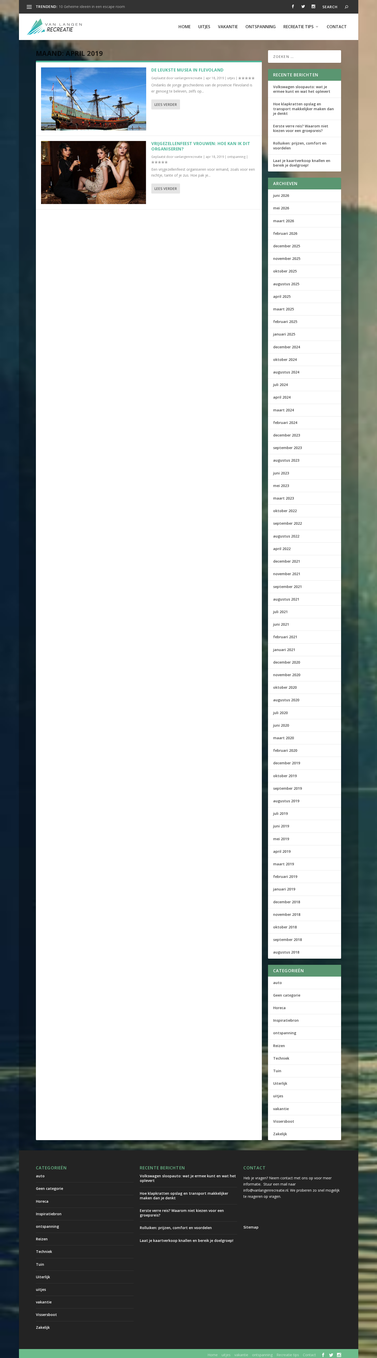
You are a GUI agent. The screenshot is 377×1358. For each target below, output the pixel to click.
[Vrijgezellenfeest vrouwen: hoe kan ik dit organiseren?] (93, 172)
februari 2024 (285, 422)
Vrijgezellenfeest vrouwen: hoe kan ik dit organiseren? (200, 146)
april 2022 (282, 548)
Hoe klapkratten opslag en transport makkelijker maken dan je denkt (303, 109)
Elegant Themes (78, 1355)
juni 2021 (281, 624)
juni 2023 (281, 473)
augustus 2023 (286, 460)
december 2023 (286, 435)
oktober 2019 (285, 775)
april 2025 (282, 296)
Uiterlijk (280, 1083)
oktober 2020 (285, 687)
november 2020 (286, 674)
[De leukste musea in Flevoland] (93, 98)
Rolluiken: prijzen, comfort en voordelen (299, 145)
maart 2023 (283, 498)
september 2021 (287, 586)
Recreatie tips (298, 27)
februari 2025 (285, 321)
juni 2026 (281, 195)
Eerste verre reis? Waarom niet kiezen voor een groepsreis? (300, 128)
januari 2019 (284, 889)
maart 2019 (283, 864)
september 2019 (287, 788)
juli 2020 (280, 712)
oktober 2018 (285, 927)
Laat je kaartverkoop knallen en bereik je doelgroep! (301, 163)
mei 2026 (281, 208)
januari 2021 (284, 649)
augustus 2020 (286, 699)
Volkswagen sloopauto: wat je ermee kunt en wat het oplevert (301, 89)
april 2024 (282, 397)
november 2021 (286, 573)
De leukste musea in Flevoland (187, 70)
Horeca (279, 1007)
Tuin (277, 1070)
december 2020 (286, 662)
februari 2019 (285, 876)
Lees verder (165, 104)
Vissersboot (283, 1121)
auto (277, 982)
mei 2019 (281, 838)
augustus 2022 (286, 536)
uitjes (204, 27)
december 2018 (286, 901)
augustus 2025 (286, 283)
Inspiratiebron (286, 1020)
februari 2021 (285, 636)
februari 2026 (285, 233)
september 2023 (287, 447)
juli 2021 (280, 611)
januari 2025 (284, 334)
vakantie (228, 27)
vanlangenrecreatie (188, 78)
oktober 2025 (285, 271)
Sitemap (251, 1227)
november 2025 (286, 258)
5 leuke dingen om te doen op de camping (94, 6)
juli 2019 (280, 813)
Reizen (279, 1045)
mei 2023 (281, 485)
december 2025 (286, 246)
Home (184, 27)
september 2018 (287, 939)
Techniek (281, 1058)
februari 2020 (285, 750)
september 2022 (287, 523)
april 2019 (282, 851)
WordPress (145, 1355)
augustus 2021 (286, 599)
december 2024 (286, 346)
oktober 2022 (285, 510)
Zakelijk (280, 1133)
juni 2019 (281, 826)
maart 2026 (283, 220)
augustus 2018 (286, 952)
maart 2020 (283, 737)
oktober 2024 (285, 359)
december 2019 (286, 763)
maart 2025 (283, 309)
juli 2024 (280, 384)
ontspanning (260, 27)
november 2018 (286, 914)
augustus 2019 (286, 800)
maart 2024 (283, 410)
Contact (337, 27)
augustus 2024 (286, 372)
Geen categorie (286, 995)
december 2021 (286, 561)
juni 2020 (281, 725)
